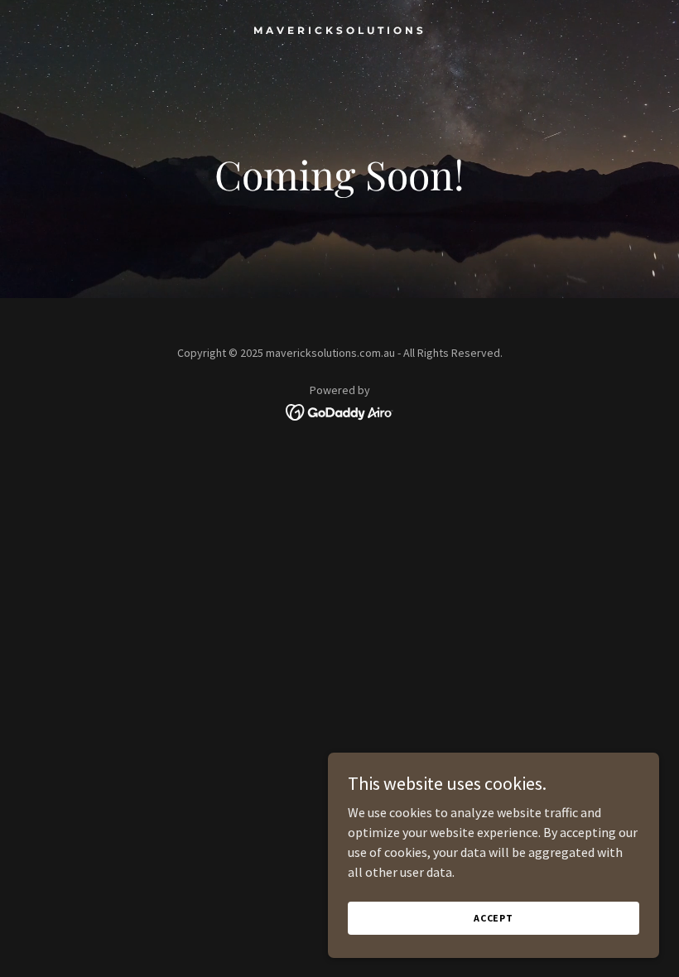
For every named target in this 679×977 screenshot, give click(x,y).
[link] (339, 29)
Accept (493, 918)
